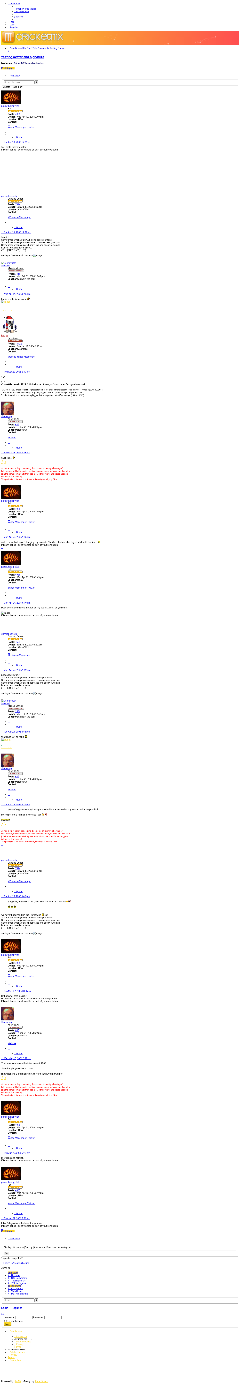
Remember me (15, 1321)
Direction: (52, 1247)
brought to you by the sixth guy (6, 310)
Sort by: (29, 1247)
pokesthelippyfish (10, 106)
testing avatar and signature (22, 57)
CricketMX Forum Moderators (29, 63)
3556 (17, 273)
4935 (17, 114)
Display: (8, 1247)
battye (4, 335)
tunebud (5, 265)
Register (17, 1307)
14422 (18, 343)
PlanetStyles (41, 1381)
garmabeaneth (9, 196)
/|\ (3, 461)
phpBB (17, 1381)
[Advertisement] (120, 168)
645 (17, 424)
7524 (17, 204)
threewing (6, 416)
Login (4, 1307)
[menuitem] (25, 8)
